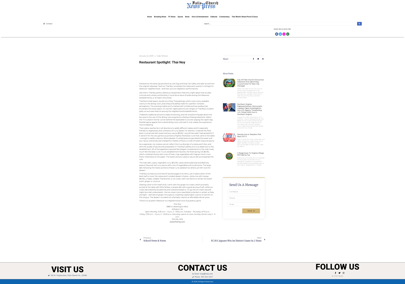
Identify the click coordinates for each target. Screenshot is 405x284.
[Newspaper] (287, 34)
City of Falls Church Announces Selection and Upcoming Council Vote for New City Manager (250, 83)
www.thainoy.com (177, 222)
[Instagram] (284, 34)
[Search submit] (359, 24)
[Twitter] (280, 34)
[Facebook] (276, 34)
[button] (47, 23)
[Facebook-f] (335, 273)
